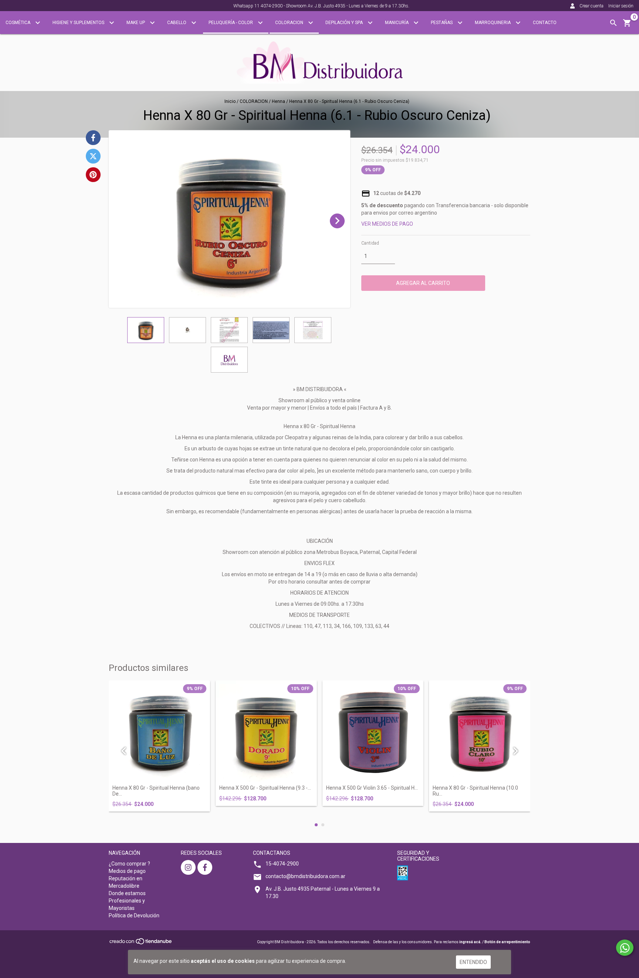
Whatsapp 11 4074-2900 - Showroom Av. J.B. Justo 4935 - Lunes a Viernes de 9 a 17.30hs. (321, 6)
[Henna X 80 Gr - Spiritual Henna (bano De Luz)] (159, 731)
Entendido (473, 962)
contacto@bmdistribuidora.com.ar (305, 876)
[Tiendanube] (141, 943)
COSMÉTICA (18, 22)
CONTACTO (545, 22)
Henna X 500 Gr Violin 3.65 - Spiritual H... (372, 788)
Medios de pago (127, 871)
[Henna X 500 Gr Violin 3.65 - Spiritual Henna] (373, 731)
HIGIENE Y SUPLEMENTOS (79, 22)
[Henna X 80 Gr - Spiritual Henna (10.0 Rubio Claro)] (479, 731)
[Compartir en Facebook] (93, 137)
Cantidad (370, 243)
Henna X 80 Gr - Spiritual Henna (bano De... (156, 790)
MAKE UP (136, 22)
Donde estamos (127, 893)
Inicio (230, 101)
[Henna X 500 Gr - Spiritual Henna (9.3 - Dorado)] (266, 731)
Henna (278, 101)
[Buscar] (613, 23)
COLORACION (289, 22)
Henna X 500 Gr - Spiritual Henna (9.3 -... (265, 788)
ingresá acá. (470, 942)
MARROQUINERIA (493, 22)
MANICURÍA (397, 22)
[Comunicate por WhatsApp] (624, 948)
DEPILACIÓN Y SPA (344, 22)
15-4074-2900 (282, 864)
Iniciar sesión (620, 6)
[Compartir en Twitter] (93, 156)
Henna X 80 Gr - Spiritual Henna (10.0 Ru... (475, 790)
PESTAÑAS (442, 22)
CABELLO (177, 22)
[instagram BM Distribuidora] (188, 867)
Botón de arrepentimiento (507, 942)
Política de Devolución (134, 915)
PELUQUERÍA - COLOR (231, 22)
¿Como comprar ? (129, 864)
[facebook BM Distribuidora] (204, 867)
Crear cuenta (591, 6)
